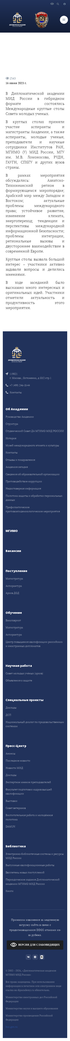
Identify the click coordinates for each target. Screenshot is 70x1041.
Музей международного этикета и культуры (32, 445)
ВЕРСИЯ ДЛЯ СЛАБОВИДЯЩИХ (39, 944)
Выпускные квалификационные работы (30, 865)
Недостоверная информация (23, 488)
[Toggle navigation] (64, 20)
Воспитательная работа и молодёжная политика (29, 817)
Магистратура (14, 578)
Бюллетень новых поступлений (25, 872)
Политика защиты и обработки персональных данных (34, 498)
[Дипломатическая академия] (17, 19)
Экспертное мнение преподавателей (28, 782)
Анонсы (10, 753)
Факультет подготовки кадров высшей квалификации (29, 791)
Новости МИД (14, 768)
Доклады (11, 707)
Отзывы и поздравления (20, 460)
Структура (12, 424)
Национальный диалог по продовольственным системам (35, 724)
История (11, 438)
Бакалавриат (13, 620)
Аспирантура (14, 586)
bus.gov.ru (12, 1026)
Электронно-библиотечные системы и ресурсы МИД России (35, 856)
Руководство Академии (20, 417)
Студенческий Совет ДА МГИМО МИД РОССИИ (35, 431)
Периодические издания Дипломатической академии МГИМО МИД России (33, 882)
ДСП (8, 715)
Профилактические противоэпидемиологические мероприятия (33, 509)
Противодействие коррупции (24, 481)
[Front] (17, 354)
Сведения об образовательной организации (33, 474)
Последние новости (18, 760)
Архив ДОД (12, 593)
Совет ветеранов (16, 808)
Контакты (16, 392)
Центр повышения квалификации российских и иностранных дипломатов (34, 644)
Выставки (11, 801)
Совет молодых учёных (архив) (24, 673)
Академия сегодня (17, 467)
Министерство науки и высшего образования (32, 1008)
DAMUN (10, 826)
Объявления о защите (19, 680)
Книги (9, 891)
